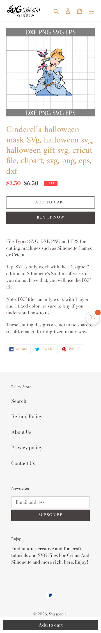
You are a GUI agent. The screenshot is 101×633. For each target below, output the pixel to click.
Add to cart (50, 625)
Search (18, 401)
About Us (21, 432)
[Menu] (91, 10)
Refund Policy (26, 416)
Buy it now (50, 217)
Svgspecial (58, 614)
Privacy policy (26, 447)
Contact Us (23, 463)
